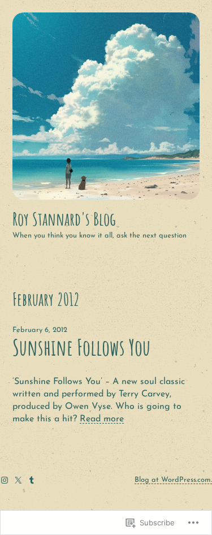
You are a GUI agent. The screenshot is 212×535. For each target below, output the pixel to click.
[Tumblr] (31, 480)
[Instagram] (4, 480)
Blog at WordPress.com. (173, 480)
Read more (102, 419)
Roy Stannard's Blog (64, 219)
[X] (18, 480)
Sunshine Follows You (81, 347)
